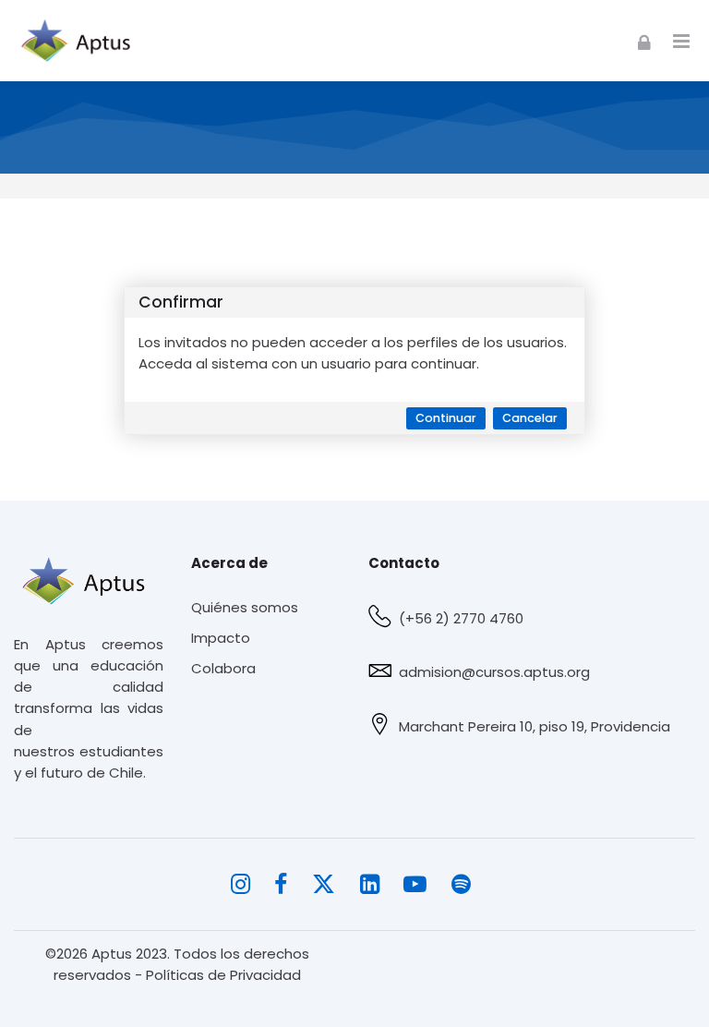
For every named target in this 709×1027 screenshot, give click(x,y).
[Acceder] (644, 40)
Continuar (445, 418)
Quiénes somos (244, 607)
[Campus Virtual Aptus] (80, 40)
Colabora (223, 668)
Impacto (220, 637)
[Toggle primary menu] (681, 41)
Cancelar (530, 418)
